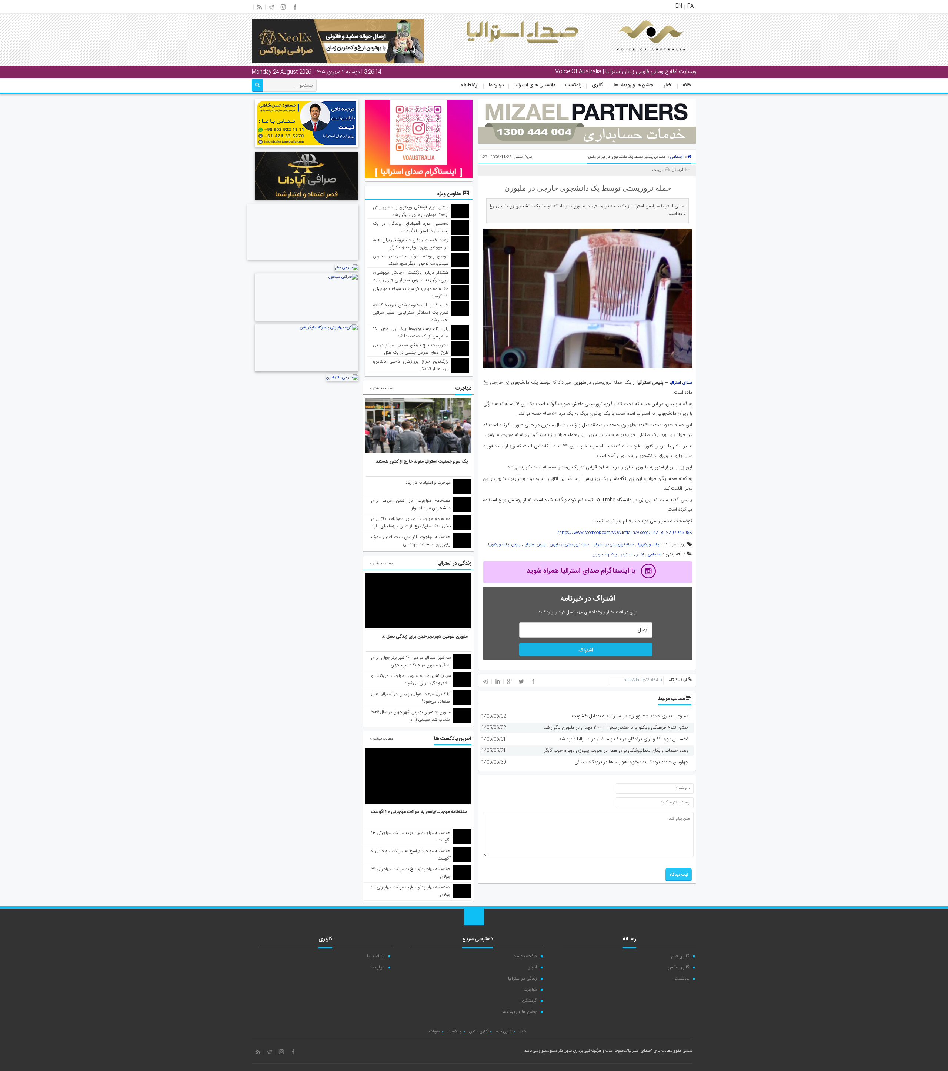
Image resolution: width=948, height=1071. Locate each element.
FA (690, 6)
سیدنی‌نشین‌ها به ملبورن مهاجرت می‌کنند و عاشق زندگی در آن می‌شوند (411, 679)
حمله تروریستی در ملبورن (569, 544)
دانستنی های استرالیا (534, 85)
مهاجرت (530, 989)
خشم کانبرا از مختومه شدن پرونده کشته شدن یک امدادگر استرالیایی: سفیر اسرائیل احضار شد (411, 312)
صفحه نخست (524, 956)
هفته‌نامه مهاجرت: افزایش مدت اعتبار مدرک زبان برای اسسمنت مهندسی (411, 540)
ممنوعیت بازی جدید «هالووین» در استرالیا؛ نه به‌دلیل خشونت (630, 716)
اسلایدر (626, 554)
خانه (687, 85)
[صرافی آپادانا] (306, 201)
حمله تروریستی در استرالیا (613, 544)
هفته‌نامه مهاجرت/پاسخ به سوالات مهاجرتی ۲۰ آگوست (419, 811)
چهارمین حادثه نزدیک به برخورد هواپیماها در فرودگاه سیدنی (631, 762)
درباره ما (496, 85)
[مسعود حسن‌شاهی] (306, 148)
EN (678, 6)
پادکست (573, 85)
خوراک (434, 1031)
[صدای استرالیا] (640, 56)
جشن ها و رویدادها (519, 1011)
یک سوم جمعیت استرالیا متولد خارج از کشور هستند (422, 461)
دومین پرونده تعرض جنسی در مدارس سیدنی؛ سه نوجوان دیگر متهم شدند (411, 260)
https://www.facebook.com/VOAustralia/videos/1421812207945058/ (624, 533)
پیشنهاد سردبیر (605, 554)
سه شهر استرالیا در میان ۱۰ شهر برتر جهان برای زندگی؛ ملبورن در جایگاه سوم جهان (411, 661)
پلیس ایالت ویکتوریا (504, 544)
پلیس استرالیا (535, 544)
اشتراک (585, 650)
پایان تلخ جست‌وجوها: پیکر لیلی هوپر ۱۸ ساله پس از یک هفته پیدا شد (411, 332)
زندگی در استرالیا (522, 978)
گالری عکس (678, 967)
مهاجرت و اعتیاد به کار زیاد (428, 482)
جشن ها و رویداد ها (633, 85)
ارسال (677, 169)
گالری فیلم (680, 956)
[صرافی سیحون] (306, 320)
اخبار (668, 85)
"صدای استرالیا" (639, 1051)
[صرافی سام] (346, 267)
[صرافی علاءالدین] (342, 377)
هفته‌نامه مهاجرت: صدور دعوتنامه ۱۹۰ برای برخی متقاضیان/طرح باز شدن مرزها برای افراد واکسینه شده (411, 526)
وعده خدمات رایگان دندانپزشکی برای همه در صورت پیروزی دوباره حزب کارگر (616, 751)
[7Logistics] (302, 261)
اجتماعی (677, 157)
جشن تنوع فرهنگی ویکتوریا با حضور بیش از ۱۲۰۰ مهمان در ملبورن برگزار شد (616, 728)
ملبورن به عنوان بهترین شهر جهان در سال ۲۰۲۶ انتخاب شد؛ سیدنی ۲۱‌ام (411, 715)
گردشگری (528, 1000)
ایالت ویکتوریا (649, 544)
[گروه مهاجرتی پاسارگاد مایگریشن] (306, 371)
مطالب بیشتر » (381, 388)
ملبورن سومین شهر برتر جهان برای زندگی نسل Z (425, 636)
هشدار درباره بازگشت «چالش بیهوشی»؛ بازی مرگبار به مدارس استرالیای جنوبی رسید (411, 276)
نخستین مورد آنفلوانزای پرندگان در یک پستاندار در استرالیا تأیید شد (623, 739)
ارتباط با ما (468, 85)
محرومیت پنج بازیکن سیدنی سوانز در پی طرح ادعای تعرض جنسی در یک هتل (411, 348)
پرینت (658, 169)
